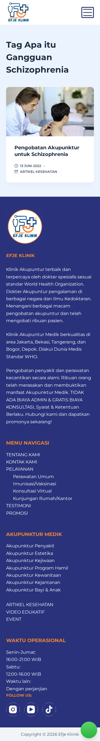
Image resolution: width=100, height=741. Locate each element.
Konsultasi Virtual (32, 491)
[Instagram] (13, 709)
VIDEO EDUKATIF (25, 612)
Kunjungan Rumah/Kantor (42, 498)
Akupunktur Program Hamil (37, 568)
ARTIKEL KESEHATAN (38, 172)
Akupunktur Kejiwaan (30, 560)
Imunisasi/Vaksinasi (34, 483)
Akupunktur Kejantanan (33, 582)
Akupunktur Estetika (29, 553)
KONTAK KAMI (21, 462)
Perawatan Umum (33, 476)
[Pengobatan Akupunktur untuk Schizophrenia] (50, 111)
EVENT (13, 619)
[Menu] (87, 12)
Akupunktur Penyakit (30, 545)
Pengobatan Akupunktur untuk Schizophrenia (46, 151)
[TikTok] (49, 709)
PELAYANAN (19, 469)
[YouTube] (31, 709)
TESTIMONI (18, 505)
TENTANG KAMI (23, 454)
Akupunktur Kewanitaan (33, 575)
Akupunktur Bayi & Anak (33, 590)
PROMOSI (17, 513)
